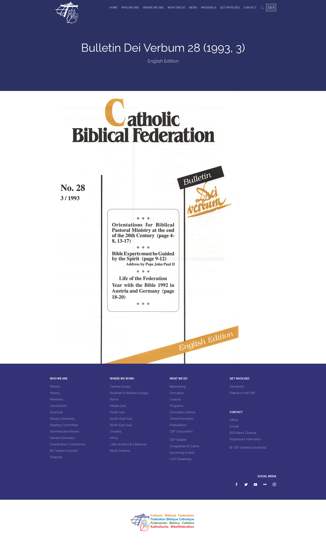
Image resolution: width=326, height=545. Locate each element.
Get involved (230, 7)
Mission (55, 386)
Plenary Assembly (62, 418)
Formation (177, 393)
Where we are (153, 7)
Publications (178, 425)
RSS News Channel (243, 433)
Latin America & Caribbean (128, 444)
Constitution (58, 406)
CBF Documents (181, 431)
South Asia (117, 412)
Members (56, 399)
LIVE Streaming (180, 459)
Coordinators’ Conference (67, 444)
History (55, 393)
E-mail (234, 426)
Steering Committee (64, 425)
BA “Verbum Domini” (64, 451)
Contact (250, 7)
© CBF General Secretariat (248, 447)
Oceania (115, 431)
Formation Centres (182, 412)
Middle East (118, 406)
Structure (56, 412)
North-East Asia (121, 425)
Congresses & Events (184, 446)
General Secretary (62, 438)
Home (114, 7)
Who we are (130, 7)
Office (234, 420)
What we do (176, 7)
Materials (208, 7)
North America (120, 451)
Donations (237, 386)
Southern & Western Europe (129, 393)
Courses (175, 399)
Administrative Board (64, 431)
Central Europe (120, 386)
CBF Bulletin (178, 440)
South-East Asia (121, 418)
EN (270, 7)
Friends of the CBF (242, 393)
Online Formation (182, 418)
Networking (178, 386)
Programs (176, 406)
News (193, 7)
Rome (114, 399)
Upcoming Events (182, 452)
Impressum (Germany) (245, 439)
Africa (114, 438)
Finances (56, 457)
